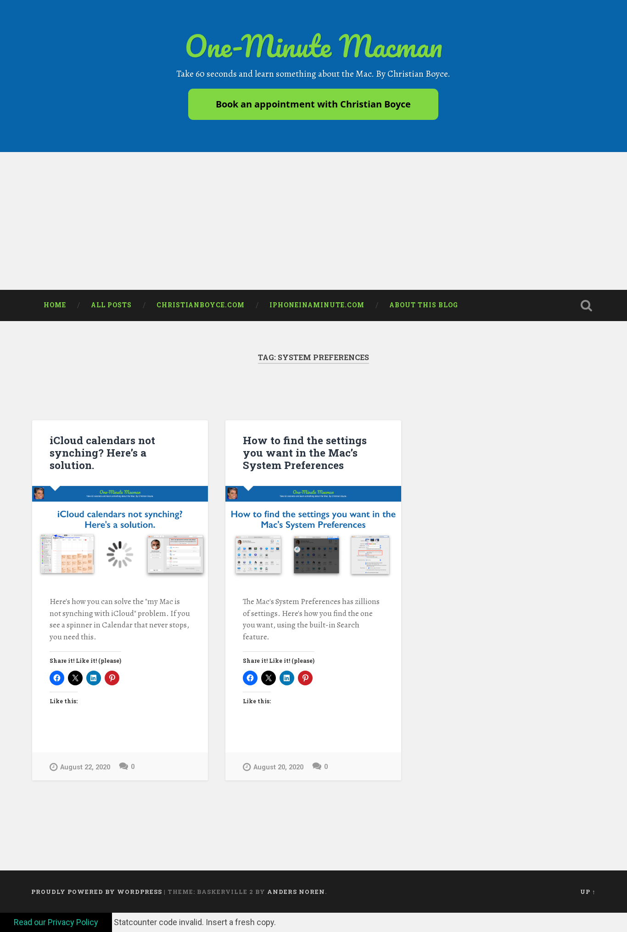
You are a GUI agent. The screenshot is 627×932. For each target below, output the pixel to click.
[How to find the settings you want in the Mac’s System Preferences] (313, 532)
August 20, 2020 (278, 767)
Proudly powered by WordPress (96, 891)
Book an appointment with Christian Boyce (313, 104)
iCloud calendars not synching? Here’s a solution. (102, 452)
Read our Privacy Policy (56, 922)
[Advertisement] (313, 221)
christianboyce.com (201, 305)
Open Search (586, 305)
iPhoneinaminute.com (316, 305)
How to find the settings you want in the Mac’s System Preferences (305, 452)
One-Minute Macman (313, 46)
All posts (111, 305)
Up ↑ (588, 891)
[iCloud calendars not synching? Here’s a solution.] (120, 532)
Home (55, 305)
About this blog (423, 305)
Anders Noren (296, 891)
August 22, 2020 (85, 767)
